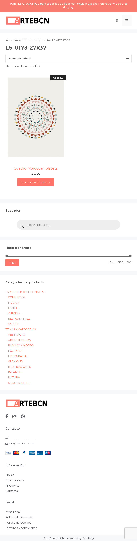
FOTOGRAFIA (17, 356)
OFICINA (14, 313)
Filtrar (12, 262)
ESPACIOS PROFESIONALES (24, 292)
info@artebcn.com (21, 443)
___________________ (21, 438)
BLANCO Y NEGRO (21, 345)
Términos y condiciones (21, 528)
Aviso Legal (13, 512)
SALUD (13, 324)
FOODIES (14, 350)
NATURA (14, 377)
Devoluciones (14, 480)
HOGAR (13, 302)
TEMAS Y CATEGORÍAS (20, 329)
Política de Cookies (18, 522)
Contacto (11, 491)
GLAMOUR (15, 361)
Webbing (88, 538)
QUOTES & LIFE (18, 382)
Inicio (8, 40)
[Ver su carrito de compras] (117, 20)
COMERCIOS (16, 297)
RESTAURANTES (19, 318)
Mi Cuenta (12, 485)
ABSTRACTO (16, 334)
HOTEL (13, 308)
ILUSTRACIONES (19, 366)
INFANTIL (14, 372)
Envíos (9, 475)
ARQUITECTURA (19, 340)
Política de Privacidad (19, 517)
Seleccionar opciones (35, 182)
